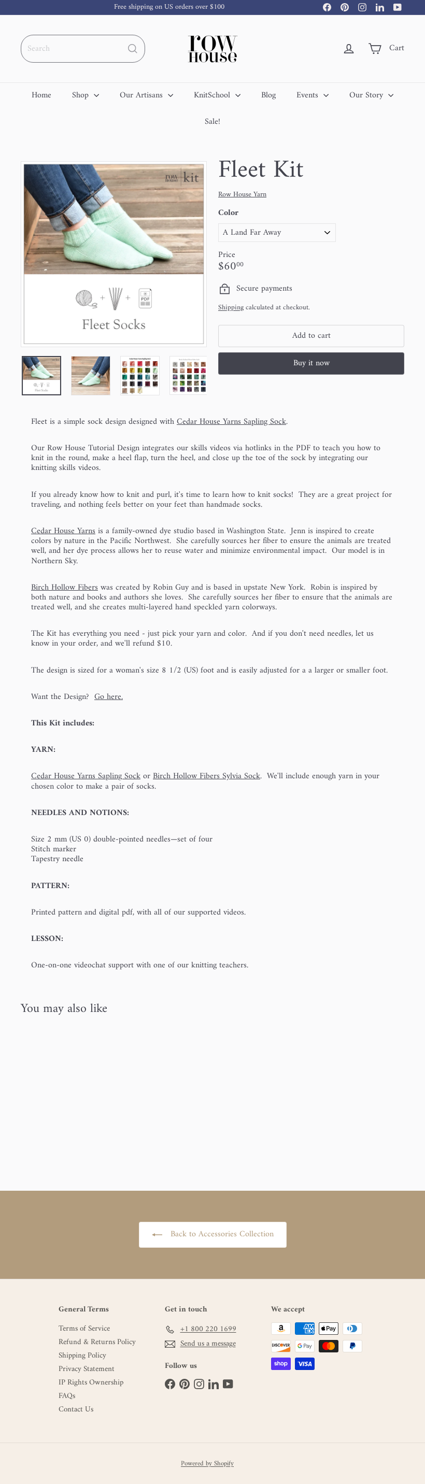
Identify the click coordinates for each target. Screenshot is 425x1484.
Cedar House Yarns (63, 531)
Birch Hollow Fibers (64, 587)
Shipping (231, 308)
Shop (81, 95)
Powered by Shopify (207, 1464)
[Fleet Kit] (48, 1095)
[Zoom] (113, 254)
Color (228, 213)
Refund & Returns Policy (97, 1342)
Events (308, 95)
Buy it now (311, 363)
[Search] (132, 49)
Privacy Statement (87, 1369)
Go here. (108, 697)
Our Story (367, 95)
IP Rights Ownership (91, 1383)
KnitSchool (213, 95)
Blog (268, 95)
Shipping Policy (82, 1356)
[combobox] (83, 49)
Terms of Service (84, 1329)
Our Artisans (142, 95)
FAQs (67, 1396)
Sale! (212, 122)
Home (41, 95)
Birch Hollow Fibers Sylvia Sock (206, 776)
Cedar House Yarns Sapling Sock (231, 422)
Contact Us (76, 1410)
